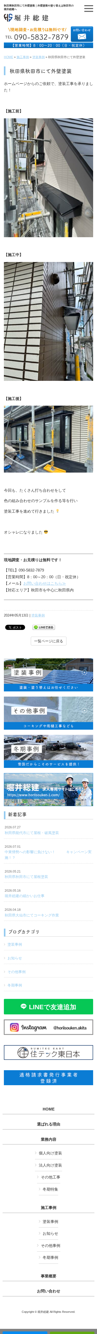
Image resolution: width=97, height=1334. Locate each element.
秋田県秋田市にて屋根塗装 (26, 874)
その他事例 (17, 972)
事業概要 (48, 1276)
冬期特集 (50, 1189)
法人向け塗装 (50, 1165)
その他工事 (50, 1177)
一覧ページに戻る (48, 641)
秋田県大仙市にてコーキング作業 (32, 912)
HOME (8, 57)
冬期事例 (15, 985)
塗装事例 (38, 57)
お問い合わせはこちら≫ (44, 583)
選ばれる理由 (48, 1124)
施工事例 (23, 57)
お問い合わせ (48, 1291)
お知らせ (15, 958)
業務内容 (48, 1139)
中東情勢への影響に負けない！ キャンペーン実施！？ (48, 852)
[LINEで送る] (43, 627)
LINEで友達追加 (52, 1007)
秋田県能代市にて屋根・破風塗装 (32, 830)
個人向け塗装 (50, 1153)
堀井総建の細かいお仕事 (24, 893)
